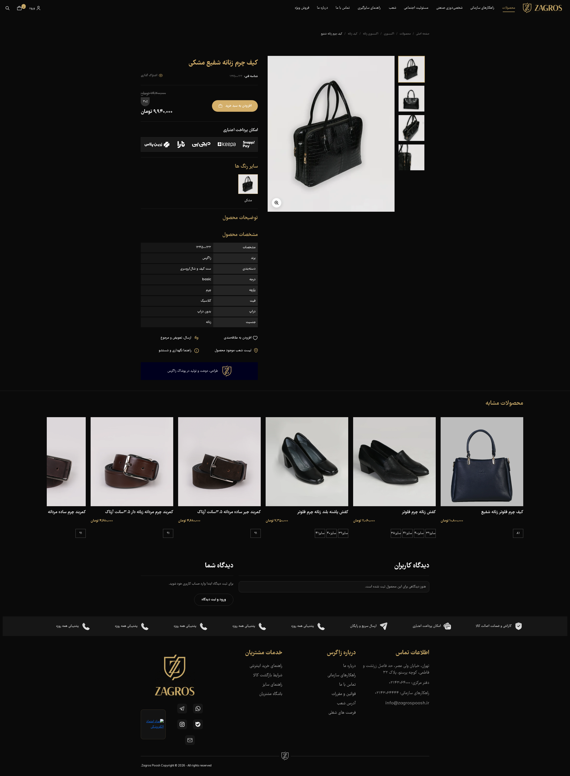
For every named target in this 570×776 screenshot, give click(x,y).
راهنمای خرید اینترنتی (266, 666)
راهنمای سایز (272, 685)
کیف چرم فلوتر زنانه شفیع (502, 512)
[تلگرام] (182, 708)
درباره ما (322, 8)
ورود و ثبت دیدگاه (214, 599)
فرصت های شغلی (342, 713)
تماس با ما (343, 8)
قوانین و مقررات (344, 694)
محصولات (405, 34)
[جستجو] (7, 8)
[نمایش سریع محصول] (482, 502)
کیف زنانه (352, 34)
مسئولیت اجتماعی (416, 8)
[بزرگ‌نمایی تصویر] (276, 203)
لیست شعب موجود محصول (233, 350)
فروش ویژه (302, 8)
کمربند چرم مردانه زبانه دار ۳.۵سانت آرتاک (139, 512)
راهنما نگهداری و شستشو (175, 350)
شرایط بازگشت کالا (267, 675)
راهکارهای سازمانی (482, 8)
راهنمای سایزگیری (369, 8)
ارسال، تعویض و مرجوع (176, 338)
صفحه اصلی (422, 34)
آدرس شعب (346, 704)
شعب (392, 8)
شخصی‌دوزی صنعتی (449, 8)
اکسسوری (389, 34)
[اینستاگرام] (182, 724)
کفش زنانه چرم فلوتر (419, 512)
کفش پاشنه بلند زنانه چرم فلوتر (322, 512)
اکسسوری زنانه (370, 34)
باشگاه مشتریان (270, 694)
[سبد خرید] (19, 8)
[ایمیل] (190, 740)
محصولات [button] (508, 8)
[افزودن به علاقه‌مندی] (494, 502)
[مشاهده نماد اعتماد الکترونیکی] (153, 724)
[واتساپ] (198, 708)
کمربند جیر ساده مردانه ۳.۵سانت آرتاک (229, 512)
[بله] (198, 724)
